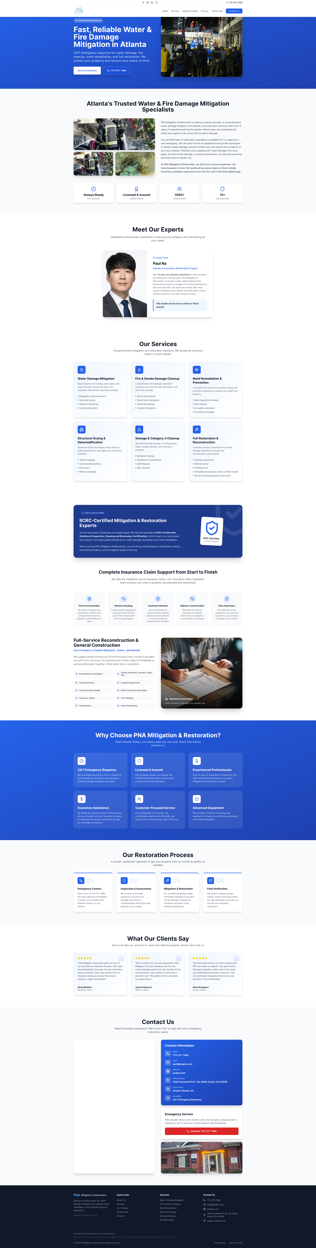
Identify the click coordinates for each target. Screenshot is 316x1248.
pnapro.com (179, 1073)
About (165, 11)
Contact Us (234, 11)
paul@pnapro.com (182, 1064)
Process (204, 11)
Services (175, 11)
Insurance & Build (190, 11)
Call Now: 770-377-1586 (203, 1131)
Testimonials (217, 11)
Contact (120, 1216)
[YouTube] (156, 2)
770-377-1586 (118, 70)
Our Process (122, 1208)
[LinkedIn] (152, 2)
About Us (121, 1200)
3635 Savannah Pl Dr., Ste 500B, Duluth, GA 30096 (200, 1082)
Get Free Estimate (87, 70)
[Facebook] (143, 2)
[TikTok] (147, 2)
